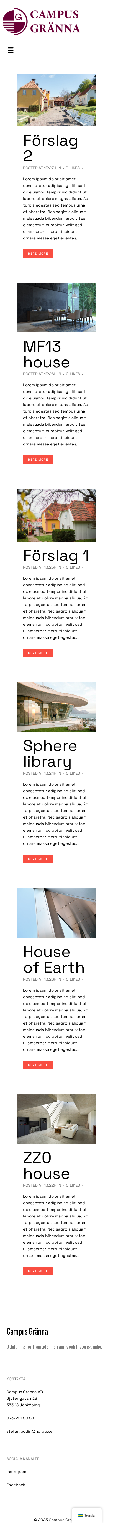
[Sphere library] (56, 707)
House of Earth (54, 959)
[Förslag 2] (56, 100)
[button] (56, 49)
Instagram (16, 1471)
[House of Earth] (56, 913)
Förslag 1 (56, 555)
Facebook (16, 1484)
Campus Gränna (64, 1519)
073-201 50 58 (20, 1418)
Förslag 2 (51, 148)
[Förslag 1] (56, 515)
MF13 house (46, 354)
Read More (38, 253)
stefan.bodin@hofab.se (30, 1431)
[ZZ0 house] (56, 1119)
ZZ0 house (46, 1166)
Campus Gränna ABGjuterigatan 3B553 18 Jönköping (25, 1398)
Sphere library (50, 753)
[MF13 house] (56, 307)
